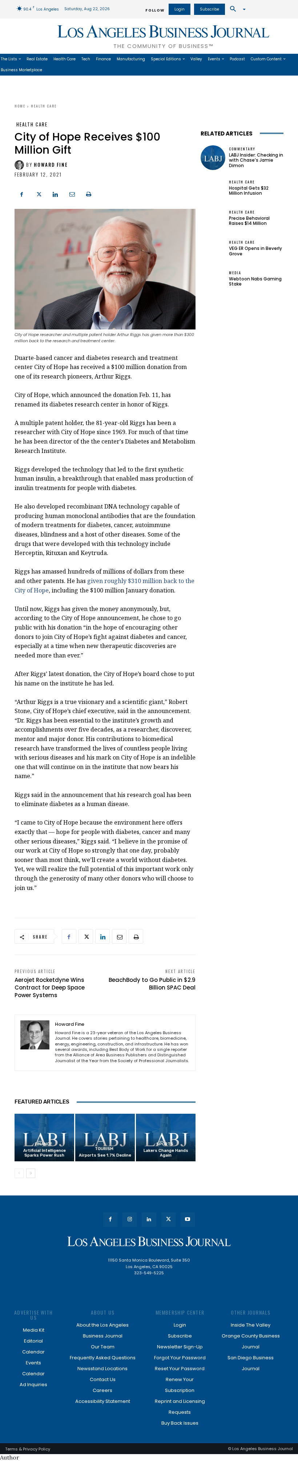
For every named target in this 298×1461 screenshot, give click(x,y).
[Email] (72, 193)
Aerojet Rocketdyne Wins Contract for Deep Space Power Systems (50, 987)
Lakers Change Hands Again (166, 1153)
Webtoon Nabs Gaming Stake (255, 281)
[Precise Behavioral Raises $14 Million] (213, 218)
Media (235, 273)
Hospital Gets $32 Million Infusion (249, 190)
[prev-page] (19, 1173)
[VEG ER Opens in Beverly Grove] (213, 248)
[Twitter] (38, 193)
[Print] (88, 193)
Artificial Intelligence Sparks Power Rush (44, 1153)
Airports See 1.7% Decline (105, 1155)
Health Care (44, 106)
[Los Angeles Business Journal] (149, 1241)
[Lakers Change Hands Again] (166, 1137)
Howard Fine (51, 164)
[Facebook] (22, 193)
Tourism (104, 1149)
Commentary (242, 149)
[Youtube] (188, 1220)
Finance (43, 1144)
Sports (164, 1144)
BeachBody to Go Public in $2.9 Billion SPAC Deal (152, 983)
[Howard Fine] (20, 165)
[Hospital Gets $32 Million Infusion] (213, 187)
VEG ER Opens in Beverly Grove (255, 250)
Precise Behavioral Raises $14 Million (249, 220)
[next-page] (30, 1173)
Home (20, 106)
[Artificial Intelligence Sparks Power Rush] (44, 1137)
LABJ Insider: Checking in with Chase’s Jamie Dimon (256, 160)
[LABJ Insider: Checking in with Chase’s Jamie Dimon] (213, 157)
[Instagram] (129, 1220)
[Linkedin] (55, 193)
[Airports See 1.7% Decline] (105, 1137)
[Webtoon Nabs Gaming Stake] (213, 279)
